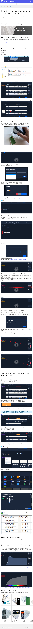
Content (25, 3)
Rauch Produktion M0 (5, 606)
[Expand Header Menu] (31, 1)
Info (8, 3)
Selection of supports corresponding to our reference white (17, 198)
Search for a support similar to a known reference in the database (11, 42)
